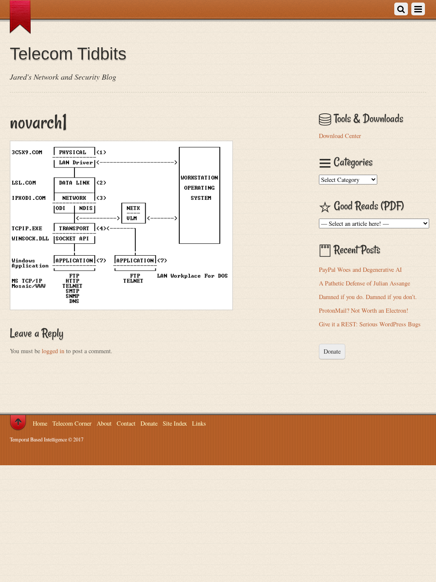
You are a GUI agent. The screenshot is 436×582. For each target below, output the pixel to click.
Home (40, 423)
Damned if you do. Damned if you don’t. (368, 297)
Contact (126, 423)
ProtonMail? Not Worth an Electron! (363, 310)
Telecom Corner (72, 423)
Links (199, 423)
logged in (53, 351)
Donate (332, 351)
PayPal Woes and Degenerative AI (360, 269)
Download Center (340, 136)
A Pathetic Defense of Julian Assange (364, 283)
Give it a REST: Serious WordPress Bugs (370, 324)
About (104, 423)
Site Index (175, 423)
